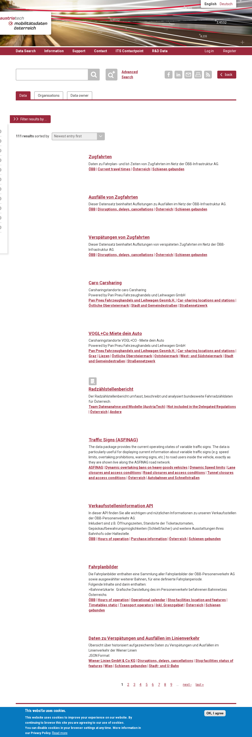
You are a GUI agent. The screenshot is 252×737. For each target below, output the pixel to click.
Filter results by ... (33, 119)
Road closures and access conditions (174, 473)
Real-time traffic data (93, 149)
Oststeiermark (166, 356)
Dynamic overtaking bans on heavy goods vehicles (146, 467)
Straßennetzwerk (193, 305)
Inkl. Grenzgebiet (170, 605)
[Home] (23, 23)
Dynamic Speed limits (207, 467)
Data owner (80, 95)
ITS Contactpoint (129, 51)
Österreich (141, 169)
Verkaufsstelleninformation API (121, 505)
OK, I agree (214, 713)
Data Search (26, 51)
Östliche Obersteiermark (109, 305)
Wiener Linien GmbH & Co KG (112, 661)
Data (23, 95)
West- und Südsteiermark (201, 356)
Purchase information (149, 539)
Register (229, 51)
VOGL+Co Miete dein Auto (115, 333)
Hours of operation (113, 539)
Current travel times (114, 169)
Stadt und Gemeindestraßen (154, 305)
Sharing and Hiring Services (93, 275)
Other (93, 229)
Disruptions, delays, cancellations (125, 209)
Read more (59, 733)
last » (200, 685)
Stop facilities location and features (197, 600)
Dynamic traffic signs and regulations (93, 432)
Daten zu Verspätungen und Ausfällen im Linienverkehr (144, 638)
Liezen (104, 356)
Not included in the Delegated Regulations (201, 407)
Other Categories (93, 381)
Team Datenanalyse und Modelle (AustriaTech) (127, 407)
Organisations (49, 95)
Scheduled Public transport (93, 189)
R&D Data (160, 51)
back (228, 75)
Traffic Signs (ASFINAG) (113, 439)
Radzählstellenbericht (111, 389)
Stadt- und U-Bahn (164, 666)
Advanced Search (114, 74)
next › (187, 685)
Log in (209, 51)
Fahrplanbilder (103, 566)
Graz (92, 356)
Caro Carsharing (105, 282)
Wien (108, 666)
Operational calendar (148, 600)
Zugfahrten (100, 156)
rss (208, 75)
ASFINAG (96, 467)
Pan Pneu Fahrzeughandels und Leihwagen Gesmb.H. (132, 300)
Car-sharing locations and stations (206, 300)
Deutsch (226, 4)
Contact (100, 51)
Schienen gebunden (168, 169)
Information (54, 51)
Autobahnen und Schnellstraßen (174, 478)
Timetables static (103, 605)
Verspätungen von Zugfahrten (119, 237)
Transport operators (137, 605)
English (211, 4)
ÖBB (92, 169)
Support (78, 51)
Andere (116, 412)
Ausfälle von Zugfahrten (113, 197)
